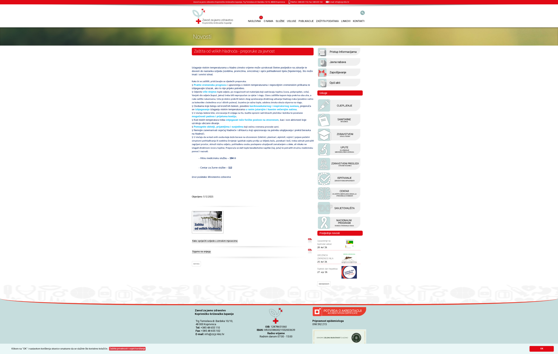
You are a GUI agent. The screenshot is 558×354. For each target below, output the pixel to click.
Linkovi (345, 21)
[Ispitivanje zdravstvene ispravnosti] (339, 185)
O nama (268, 21)
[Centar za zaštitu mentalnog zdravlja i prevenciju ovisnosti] (339, 199)
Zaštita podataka (327, 21)
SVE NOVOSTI (324, 284)
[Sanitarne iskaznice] (339, 126)
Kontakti (358, 21)
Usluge (291, 21)
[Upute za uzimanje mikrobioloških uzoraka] (339, 155)
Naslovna (254, 21)
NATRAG (196, 264)
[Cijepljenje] (339, 111)
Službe (280, 21)
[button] (127, 349)
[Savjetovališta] (339, 214)
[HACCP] (339, 170)
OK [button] (541, 348)
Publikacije (306, 21)
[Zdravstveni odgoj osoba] (339, 141)
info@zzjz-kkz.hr (214, 334)
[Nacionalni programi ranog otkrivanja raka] (339, 229)
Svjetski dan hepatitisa (327, 269)
